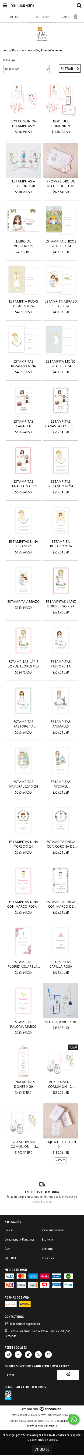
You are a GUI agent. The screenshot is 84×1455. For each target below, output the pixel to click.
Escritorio (47, 1239)
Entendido (42, 1449)
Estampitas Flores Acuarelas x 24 (23, 964)
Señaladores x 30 (60, 1022)
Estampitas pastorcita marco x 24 (23, 724)
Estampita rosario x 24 (61, 543)
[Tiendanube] (42, 1410)
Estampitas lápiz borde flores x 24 (23, 663)
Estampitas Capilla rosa (60, 964)
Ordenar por (9, 60)
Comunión (33, 50)
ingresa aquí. (67, 1421)
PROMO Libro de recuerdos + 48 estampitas (60, 183)
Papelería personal (53, 1230)
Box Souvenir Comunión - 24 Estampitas (61, 1084)
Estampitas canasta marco (23, 483)
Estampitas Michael (61, 783)
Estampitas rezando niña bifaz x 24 (23, 363)
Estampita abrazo (23, 601)
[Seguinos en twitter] (38, 1354)
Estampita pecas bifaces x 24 (23, 303)
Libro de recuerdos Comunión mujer (23, 243)
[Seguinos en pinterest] (48, 1354)
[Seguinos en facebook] (18, 1354)
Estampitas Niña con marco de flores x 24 (60, 904)
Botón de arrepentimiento (42, 1425)
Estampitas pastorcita (61, 663)
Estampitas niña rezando (23, 543)
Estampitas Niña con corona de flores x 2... (60, 844)
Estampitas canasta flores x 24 (60, 423)
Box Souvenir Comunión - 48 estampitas (23, 1144)
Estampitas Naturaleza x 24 (23, 783)
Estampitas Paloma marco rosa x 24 (23, 1024)
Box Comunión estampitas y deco (23, 123)
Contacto (47, 1249)
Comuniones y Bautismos (19, 1239)
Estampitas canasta (23, 423)
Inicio (7, 50)
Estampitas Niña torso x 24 (23, 844)
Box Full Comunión (60, 123)
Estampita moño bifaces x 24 (61, 363)
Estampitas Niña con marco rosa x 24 (23, 904)
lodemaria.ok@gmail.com (25, 1324)
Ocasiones (18, 50)
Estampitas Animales (61, 723)
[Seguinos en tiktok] (28, 1354)
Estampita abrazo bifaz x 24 (61, 303)
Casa (7, 1249)
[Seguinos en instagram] (8, 1354)
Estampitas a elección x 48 (23, 183)
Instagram (48, 1258)
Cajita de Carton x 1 (61, 1144)
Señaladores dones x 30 (23, 1084)
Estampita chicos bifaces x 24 (60, 243)
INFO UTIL (11, 1258)
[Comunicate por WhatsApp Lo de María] (73, 1419)
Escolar (9, 1230)
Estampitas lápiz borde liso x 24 (61, 603)
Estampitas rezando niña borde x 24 (60, 484)
